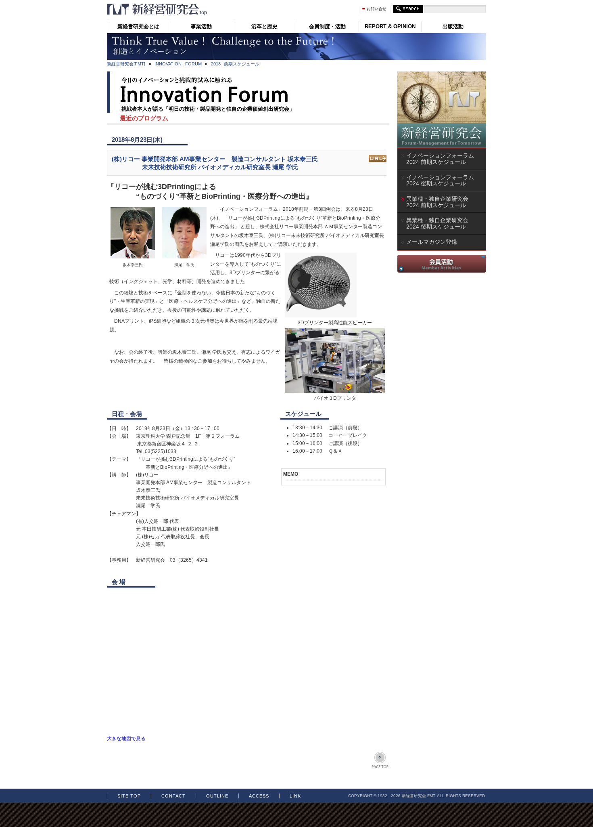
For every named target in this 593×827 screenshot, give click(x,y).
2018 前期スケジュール (235, 63)
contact (173, 795)
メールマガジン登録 (431, 242)
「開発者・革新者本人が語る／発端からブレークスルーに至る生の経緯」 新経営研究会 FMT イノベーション (157, 9)
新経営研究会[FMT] (126, 63)
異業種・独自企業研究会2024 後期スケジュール (439, 223)
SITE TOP (129, 795)
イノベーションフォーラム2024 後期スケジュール (440, 180)
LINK (295, 795)
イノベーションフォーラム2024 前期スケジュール (440, 158)
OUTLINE (217, 795)
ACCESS (259, 795)
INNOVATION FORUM (178, 63)
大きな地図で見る (126, 738)
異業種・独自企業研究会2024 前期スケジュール (439, 201)
